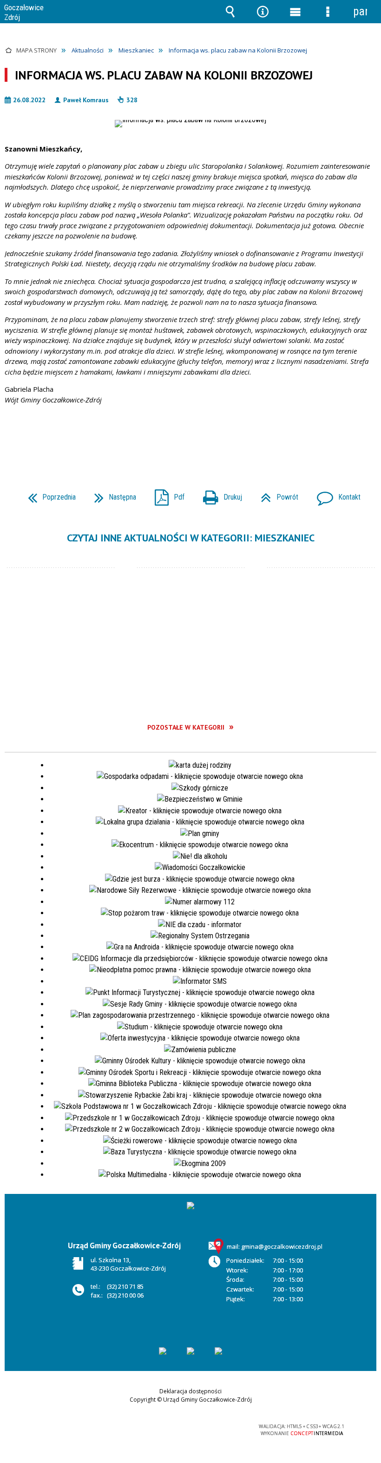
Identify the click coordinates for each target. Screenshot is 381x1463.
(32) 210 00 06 (125, 1295)
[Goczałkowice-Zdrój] (162, 1351)
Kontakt (335, 494)
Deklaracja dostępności (190, 1391)
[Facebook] (218, 1351)
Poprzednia (48, 494)
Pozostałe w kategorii (185, 727)
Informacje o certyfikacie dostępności (73, 1428)
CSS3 (183, 1427)
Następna (111, 494)
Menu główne (295, 12)
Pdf (165, 494)
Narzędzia (262, 12)
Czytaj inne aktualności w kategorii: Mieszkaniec (191, 537)
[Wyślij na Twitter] (189, 437)
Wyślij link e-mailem (206, 437)
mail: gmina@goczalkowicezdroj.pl (274, 1246)
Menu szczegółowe (328, 12)
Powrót (275, 494)
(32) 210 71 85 (125, 1286)
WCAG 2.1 (213, 1427)
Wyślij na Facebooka (172, 437)
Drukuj (219, 494)
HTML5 (169, 1427)
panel (360, 11)
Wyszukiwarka (230, 12)
